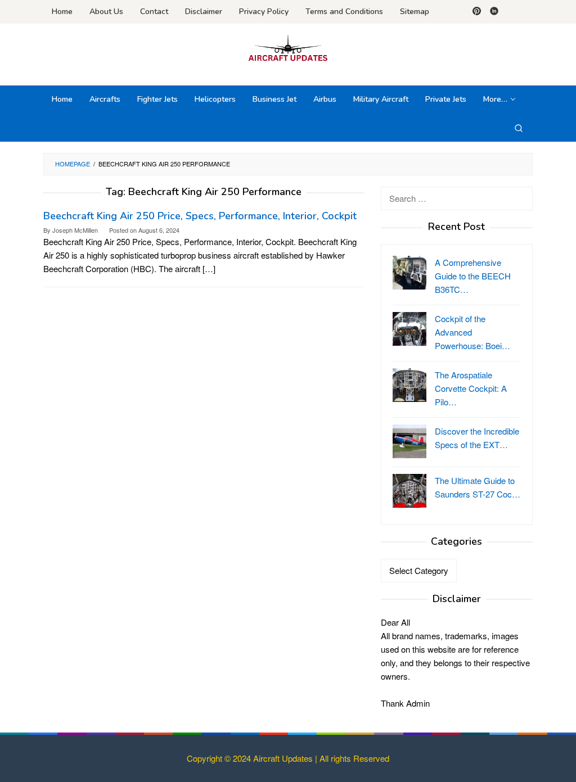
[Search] (519, 128)
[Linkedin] (494, 12)
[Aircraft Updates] (287, 47)
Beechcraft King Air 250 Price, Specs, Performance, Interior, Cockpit (200, 216)
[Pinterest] (476, 12)
